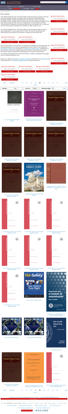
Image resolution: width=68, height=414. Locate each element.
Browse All (6, 6)
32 (53, 83)
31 (48, 83)
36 (44, 390)
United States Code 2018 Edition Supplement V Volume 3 (34, 159)
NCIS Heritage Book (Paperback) (34, 337)
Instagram (41, 410)
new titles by (10, 8)
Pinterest (45, 410)
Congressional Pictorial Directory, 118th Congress (34, 194)
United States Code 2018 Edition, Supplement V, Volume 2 (11, 159)
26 (26, 83)
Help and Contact (25, 405)
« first (4, 83)
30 (44, 83)
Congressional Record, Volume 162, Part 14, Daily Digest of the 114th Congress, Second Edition (56, 187)
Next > (65, 88)
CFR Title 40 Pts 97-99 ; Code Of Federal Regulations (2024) (12, 269)
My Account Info (41, 405)
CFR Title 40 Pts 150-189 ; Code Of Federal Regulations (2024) (11, 232)
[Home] (11, 3)
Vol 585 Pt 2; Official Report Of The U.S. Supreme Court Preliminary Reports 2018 (34, 386)
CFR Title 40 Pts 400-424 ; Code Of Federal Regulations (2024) (34, 232)
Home (2, 11)
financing (44, 59)
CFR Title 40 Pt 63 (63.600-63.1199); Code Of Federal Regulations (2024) (56, 386)
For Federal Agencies (25, 408)
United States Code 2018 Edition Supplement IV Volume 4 (12, 385)
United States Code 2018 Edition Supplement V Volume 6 (56, 124)
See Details (34, 399)
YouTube (43, 410)
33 (57, 83)
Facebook (36, 410)
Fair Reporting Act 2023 (56, 349)
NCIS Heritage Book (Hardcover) (12, 337)
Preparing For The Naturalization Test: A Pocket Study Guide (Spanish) (56, 314)
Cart (37, 8)
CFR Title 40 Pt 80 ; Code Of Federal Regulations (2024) (12, 305)
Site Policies (11, 405)
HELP (32, 8)
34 (35, 390)
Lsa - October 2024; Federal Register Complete (12, 120)
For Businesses (55, 405)
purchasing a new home (7, 48)
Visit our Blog (27, 410)
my (26, 8)
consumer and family (25, 59)
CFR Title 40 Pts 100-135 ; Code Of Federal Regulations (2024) (34, 269)
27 (31, 83)
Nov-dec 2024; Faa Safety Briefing (34, 300)
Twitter (38, 410)
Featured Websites (43, 408)
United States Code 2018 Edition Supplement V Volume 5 (12, 195)
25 (22, 83)
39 (57, 390)
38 (53, 390)
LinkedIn (47, 410)
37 (48, 390)
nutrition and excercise (19, 60)
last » (35, 85)
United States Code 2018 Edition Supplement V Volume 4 (56, 159)
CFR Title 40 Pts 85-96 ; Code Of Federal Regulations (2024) (56, 232)
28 (35, 83)
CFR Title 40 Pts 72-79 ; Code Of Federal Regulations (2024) (56, 269)
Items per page (46, 88)
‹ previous (12, 83)
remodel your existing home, (32, 48)
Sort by (27, 88)
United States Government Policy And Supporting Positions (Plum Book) (34, 119)
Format (4, 88)
